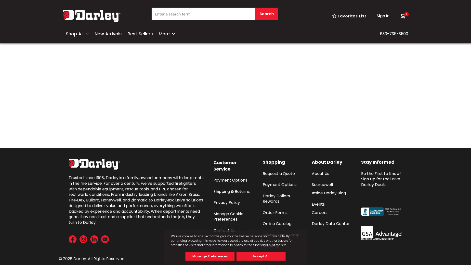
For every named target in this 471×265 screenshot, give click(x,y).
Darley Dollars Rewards (277, 198)
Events (318, 204)
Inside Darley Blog (329, 193)
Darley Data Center (331, 223)
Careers (319, 212)
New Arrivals (108, 34)
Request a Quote (279, 173)
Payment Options (230, 180)
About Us (320, 173)
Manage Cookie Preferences (228, 216)
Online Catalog (277, 223)
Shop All (74, 34)
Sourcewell (322, 184)
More (164, 34)
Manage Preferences (210, 256)
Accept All (261, 256)
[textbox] (215, 14)
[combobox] (215, 16)
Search (267, 14)
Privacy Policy (226, 202)
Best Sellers (140, 34)
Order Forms (275, 212)
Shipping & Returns (231, 191)
